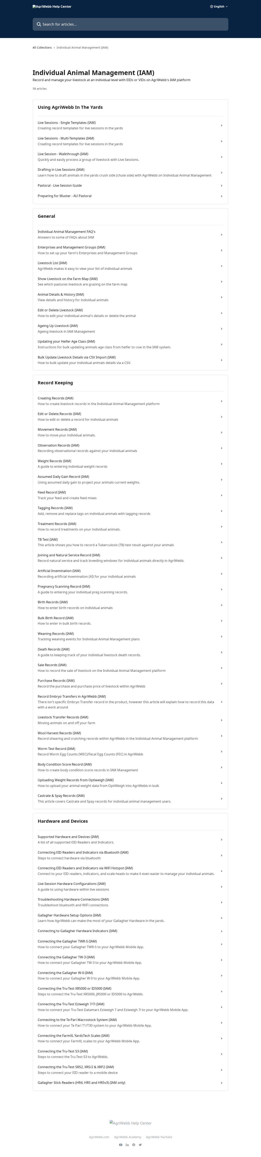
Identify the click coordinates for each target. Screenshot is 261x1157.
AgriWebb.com (99, 1137)
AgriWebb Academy (127, 1137)
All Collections (42, 47)
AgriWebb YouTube (159, 1137)
